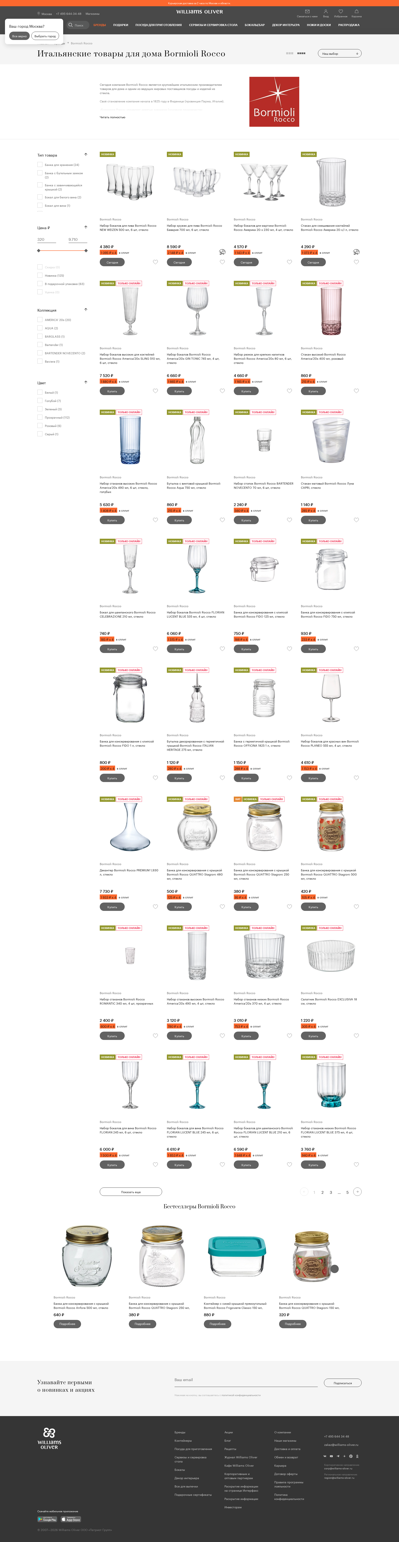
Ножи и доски (319, 25)
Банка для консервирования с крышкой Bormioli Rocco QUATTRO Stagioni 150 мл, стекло (309, 1306)
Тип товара (47, 154)
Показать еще (131, 1191)
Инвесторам (233, 1507)
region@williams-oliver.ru (339, 1477)
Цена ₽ (43, 227)
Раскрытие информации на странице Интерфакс (241, 1488)
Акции (228, 1432)
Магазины (93, 13)
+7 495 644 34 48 (336, 1436)
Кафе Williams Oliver (239, 1465)
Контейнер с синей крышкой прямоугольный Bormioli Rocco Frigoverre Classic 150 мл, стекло (235, 1306)
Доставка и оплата (287, 1448)
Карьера (280, 1465)
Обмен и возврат (286, 1457)
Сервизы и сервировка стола (213, 25)
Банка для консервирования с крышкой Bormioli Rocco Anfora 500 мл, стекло (81, 1305)
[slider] (38, 250)
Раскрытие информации (241, 1498)
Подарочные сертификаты (193, 1494)
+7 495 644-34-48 (68, 13)
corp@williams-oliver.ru (338, 1468)
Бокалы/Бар (255, 25)
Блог (227, 1440)
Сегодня (112, 262)
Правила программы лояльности (288, 1484)
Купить (112, 391)
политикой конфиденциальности (241, 1395)
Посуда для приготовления (158, 25)
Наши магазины (285, 1440)
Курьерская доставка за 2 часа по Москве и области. (199, 3)
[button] (334, 1269)
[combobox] (340, 53)
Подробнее (67, 1323)
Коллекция (46, 309)
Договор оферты (286, 1473)
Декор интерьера (286, 25)
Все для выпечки (186, 1486)
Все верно (19, 36)
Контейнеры (183, 1440)
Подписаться (343, 1382)
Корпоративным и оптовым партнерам (238, 1475)
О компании (282, 1432)
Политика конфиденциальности (289, 1496)
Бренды (100, 25)
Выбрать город (45, 36)
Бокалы (180, 1469)
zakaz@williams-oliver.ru (341, 1444)
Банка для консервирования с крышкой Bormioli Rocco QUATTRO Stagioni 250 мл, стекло (159, 1306)
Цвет (41, 382)
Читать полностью (112, 117)
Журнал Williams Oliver (240, 1457)
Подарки (120, 25)
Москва (47, 13)
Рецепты (230, 1448)
